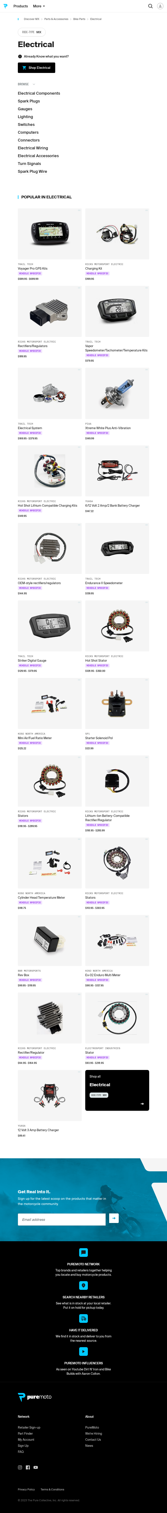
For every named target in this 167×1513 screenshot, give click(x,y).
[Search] (150, 6)
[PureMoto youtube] (37, 1467)
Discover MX (31, 19)
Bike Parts (79, 19)
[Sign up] (114, 1218)
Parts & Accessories (56, 19)
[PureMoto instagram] (22, 1467)
